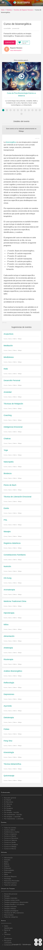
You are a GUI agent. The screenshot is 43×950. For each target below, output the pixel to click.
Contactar (9, 42)
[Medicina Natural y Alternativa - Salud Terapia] (21, 3)
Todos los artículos (10, 885)
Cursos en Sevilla (10, 842)
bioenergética (11, 142)
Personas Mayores (10, 876)
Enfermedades (9, 870)
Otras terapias (9, 915)
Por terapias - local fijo (11, 812)
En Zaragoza (8, 808)
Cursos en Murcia (10, 848)
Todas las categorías (11, 917)
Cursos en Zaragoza (11, 844)
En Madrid (7, 800)
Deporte (6, 866)
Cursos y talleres (9, 830)
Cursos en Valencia (10, 840)
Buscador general (10, 798)
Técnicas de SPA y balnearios (14, 913)
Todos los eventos (10, 828)
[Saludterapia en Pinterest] (40, 944)
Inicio (2, 10)
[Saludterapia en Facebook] (36, 940)
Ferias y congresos (10, 834)
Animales (7, 860)
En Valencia (8, 804)
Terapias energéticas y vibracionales (16, 902)
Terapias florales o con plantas (14, 904)
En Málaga (7, 810)
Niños (6, 874)
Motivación (7, 872)
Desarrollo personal (10, 894)
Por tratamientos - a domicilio (13, 819)
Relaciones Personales (11, 881)
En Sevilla (7, 806)
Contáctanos (8, 945)
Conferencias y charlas (11, 832)
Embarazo (7, 868)
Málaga (21, 131)
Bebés (6, 862)
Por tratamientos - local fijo (13, 814)
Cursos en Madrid (10, 836)
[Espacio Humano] (7, 49)
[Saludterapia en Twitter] (40, 940)
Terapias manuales (10, 906)
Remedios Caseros (10, 883)
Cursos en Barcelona (11, 838)
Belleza (6, 864)
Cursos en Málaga (10, 846)
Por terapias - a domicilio (12, 816)
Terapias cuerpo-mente (12, 900)
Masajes (7, 896)
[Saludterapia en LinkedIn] (36, 944)
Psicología (7, 878)
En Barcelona (8, 802)
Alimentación (8, 857)
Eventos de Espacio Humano (23, 10)
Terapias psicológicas (11, 910)
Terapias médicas (10, 908)
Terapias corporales (10, 898)
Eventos (9, 10)
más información (16, 50)
